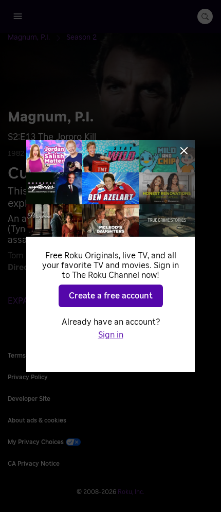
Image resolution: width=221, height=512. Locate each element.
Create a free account (111, 296)
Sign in (110, 335)
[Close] (184, 151)
